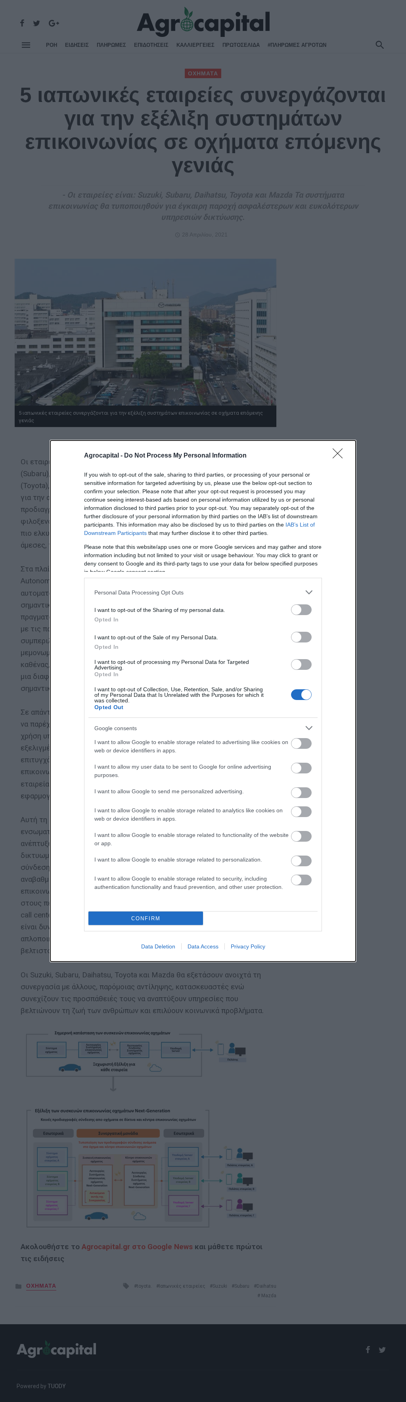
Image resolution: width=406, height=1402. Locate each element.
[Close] (340, 455)
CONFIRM (146, 918)
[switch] (301, 609)
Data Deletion (158, 946)
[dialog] (203, 701)
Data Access (203, 946)
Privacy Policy (248, 946)
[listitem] (203, 592)
